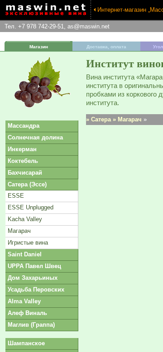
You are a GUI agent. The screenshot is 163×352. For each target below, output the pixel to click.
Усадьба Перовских (36, 289)
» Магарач (127, 119)
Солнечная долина (35, 137)
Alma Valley (24, 301)
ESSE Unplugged (30, 207)
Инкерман (22, 149)
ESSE (16, 195)
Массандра (23, 125)
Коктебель (23, 160)
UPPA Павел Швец (34, 266)
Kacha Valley (25, 219)
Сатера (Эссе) (27, 184)
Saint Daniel (25, 254)
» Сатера (98, 119)
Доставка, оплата (106, 46)
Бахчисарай (25, 172)
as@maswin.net (88, 26)
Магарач (19, 230)
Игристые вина (28, 242)
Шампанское (26, 343)
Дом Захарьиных (33, 277)
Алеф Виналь (27, 313)
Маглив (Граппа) (31, 324)
